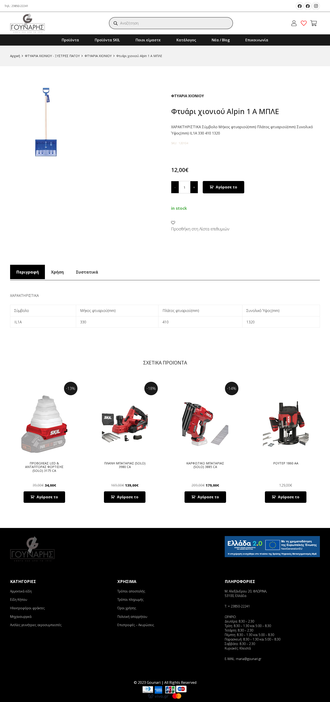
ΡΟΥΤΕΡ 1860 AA (285, 463)
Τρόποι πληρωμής (130, 599)
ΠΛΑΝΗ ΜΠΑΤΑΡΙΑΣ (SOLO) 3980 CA (124, 465)
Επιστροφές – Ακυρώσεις (135, 625)
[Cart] (313, 23)
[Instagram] (316, 6)
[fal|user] (295, 23)
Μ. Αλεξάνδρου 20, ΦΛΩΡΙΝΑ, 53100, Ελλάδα (246, 593)
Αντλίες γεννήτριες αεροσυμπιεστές (36, 625)
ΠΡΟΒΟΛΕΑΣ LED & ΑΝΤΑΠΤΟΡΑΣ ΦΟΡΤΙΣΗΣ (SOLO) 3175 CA (44, 467)
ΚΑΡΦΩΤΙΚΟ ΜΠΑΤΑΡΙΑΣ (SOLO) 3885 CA (205, 465)
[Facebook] (300, 6)
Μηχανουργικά (20, 616)
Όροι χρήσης (126, 608)
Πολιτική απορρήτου (132, 616)
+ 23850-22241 (239, 606)
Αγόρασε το (226, 187)
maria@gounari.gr (248, 659)
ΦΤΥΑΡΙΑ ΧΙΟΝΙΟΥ (98, 56)
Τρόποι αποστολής (131, 591)
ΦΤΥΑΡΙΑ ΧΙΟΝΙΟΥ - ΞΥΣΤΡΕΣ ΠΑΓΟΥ (52, 56)
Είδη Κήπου (18, 599)
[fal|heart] (305, 23)
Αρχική (15, 56)
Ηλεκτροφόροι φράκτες (27, 608)
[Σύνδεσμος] (27, 23)
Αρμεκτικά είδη (21, 591)
